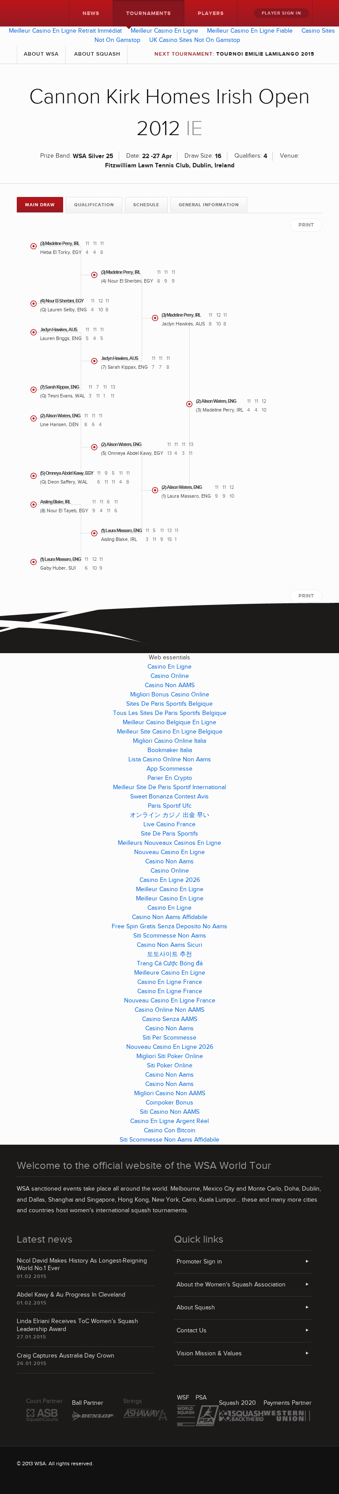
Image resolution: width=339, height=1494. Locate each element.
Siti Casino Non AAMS (170, 1112)
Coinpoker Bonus (169, 1102)
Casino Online (170, 676)
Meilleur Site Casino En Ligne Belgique (169, 731)
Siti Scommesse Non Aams (169, 935)
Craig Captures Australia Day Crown (65, 1355)
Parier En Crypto (169, 778)
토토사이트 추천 (169, 954)
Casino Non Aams (169, 861)
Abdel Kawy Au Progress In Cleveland (71, 1294)
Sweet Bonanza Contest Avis (169, 796)
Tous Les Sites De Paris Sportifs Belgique (169, 713)
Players (211, 13)
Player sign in (281, 13)
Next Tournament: (234, 54)
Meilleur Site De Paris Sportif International (169, 787)
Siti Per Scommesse (169, 1037)
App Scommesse (169, 768)
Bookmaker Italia (169, 750)
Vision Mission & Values (209, 1353)
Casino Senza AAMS (169, 1019)
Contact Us (192, 1330)
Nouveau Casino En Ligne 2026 (169, 1047)
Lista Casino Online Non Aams (169, 759)
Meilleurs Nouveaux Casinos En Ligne (169, 843)
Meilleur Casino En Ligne (164, 30)
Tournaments (148, 13)
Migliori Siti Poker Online (169, 1056)
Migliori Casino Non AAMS (169, 1093)
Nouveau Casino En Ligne (169, 852)
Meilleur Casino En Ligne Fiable (250, 30)
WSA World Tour (35, 13)
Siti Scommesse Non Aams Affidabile (169, 1139)
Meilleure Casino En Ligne (169, 972)
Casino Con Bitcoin (170, 1130)
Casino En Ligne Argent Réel (169, 1121)
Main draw (40, 205)
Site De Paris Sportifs (169, 833)
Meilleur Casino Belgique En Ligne (169, 722)
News (91, 13)
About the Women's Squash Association (231, 1284)
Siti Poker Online (169, 1065)
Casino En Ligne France (169, 982)
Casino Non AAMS (170, 685)
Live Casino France (169, 824)
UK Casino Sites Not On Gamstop (194, 40)
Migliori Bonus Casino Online (169, 694)
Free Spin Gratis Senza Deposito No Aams (169, 926)
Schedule (146, 205)
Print (306, 225)
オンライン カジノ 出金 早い (169, 815)
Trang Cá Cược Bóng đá (170, 963)
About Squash (97, 54)
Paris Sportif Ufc (170, 805)
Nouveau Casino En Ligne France (169, 1000)
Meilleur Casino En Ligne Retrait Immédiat (65, 30)
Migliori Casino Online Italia (169, 741)
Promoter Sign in (199, 1261)
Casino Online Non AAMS (169, 1010)
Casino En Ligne (169, 666)
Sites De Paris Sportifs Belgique (169, 703)
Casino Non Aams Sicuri (169, 945)
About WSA (41, 54)
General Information (209, 205)
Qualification (94, 205)
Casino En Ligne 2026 (169, 880)
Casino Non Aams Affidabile (169, 917)
